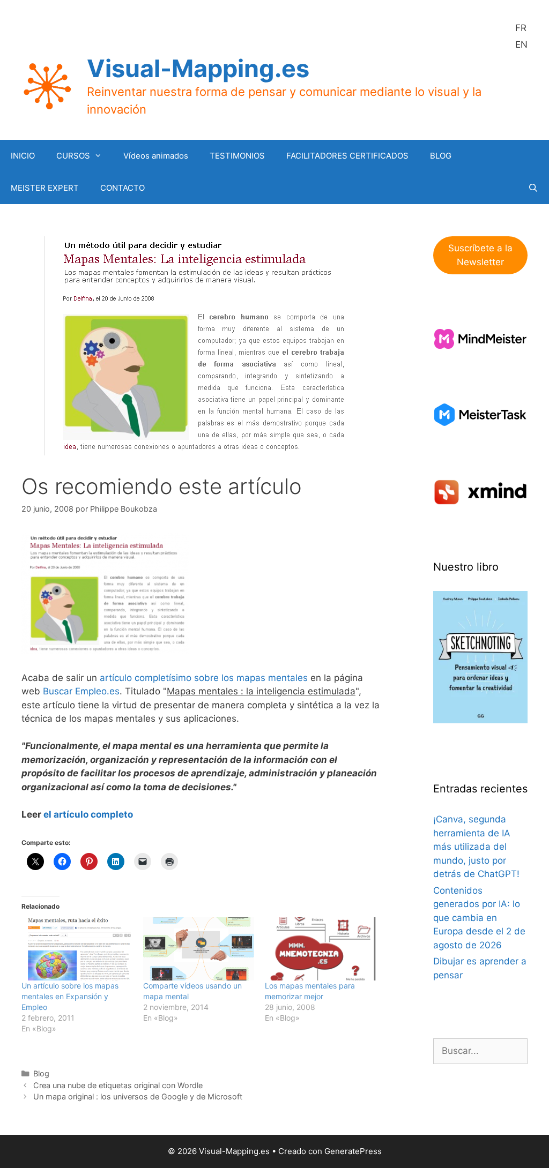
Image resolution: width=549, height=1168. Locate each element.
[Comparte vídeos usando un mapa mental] (198, 948)
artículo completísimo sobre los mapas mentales (204, 677)
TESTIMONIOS (237, 156)
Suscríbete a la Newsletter (480, 255)
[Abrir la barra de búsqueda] (533, 188)
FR (520, 28)
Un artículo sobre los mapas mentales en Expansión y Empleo (69, 996)
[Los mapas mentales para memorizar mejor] (320, 948)
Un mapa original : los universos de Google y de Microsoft (137, 1096)
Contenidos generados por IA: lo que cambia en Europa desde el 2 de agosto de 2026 (479, 917)
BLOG (440, 156)
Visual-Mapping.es (198, 68)
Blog (41, 1073)
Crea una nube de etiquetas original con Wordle (118, 1085)
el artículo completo (88, 814)
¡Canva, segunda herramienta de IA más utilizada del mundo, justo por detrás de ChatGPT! (476, 846)
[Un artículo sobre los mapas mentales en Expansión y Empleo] (76, 948)
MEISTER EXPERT (45, 188)
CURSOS (73, 156)
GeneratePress (353, 1151)
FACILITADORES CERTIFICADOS (347, 156)
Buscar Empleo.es (81, 691)
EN (521, 44)
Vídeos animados (155, 156)
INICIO (23, 156)
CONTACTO (122, 188)
